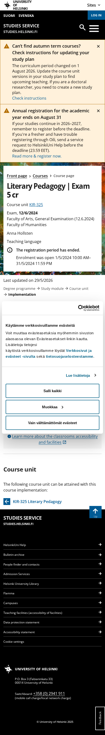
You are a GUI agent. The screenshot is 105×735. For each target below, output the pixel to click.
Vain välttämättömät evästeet (52, 423)
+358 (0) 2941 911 (49, 693)
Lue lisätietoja (78, 375)
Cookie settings (13, 642)
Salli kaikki (52, 391)
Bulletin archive (13, 555)
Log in (96, 15)
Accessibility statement (19, 632)
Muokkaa (49, 407)
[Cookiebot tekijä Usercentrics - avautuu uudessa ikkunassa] (78, 308)
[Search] (82, 27)
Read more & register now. (37, 156)
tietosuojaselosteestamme (69, 356)
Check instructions (29, 98)
